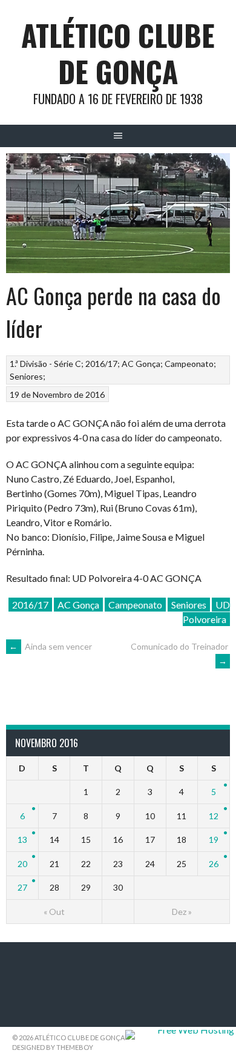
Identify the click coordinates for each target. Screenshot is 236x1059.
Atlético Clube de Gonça (118, 53)
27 (22, 887)
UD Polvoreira (206, 612)
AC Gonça (141, 363)
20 (22, 864)
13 (22, 839)
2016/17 (101, 363)
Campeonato (189, 363)
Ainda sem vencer (50, 646)
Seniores (26, 376)
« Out (54, 911)
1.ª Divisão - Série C (45, 363)
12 (213, 816)
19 (213, 839)
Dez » (182, 911)
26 (213, 864)
